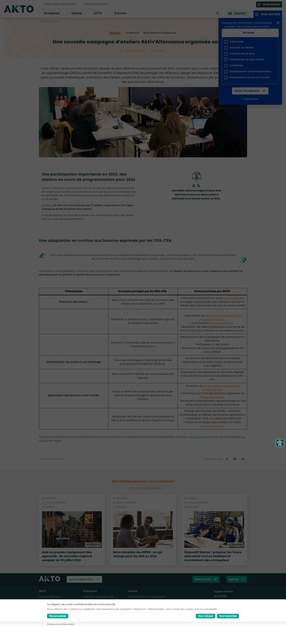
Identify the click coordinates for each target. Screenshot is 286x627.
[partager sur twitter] (235, 459)
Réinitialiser (251, 99)
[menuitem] (249, 42)
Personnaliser (57, 616)
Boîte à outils (202, 579)
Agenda (233, 579)
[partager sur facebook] (227, 459)
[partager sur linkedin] (243, 459)
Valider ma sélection (247, 91)
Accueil (43, 22)
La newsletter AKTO (81, 579)
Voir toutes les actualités (145, 488)
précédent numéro (212, 426)
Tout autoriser (228, 616)
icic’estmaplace (233, 298)
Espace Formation (212, 397)
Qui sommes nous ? (51, 597)
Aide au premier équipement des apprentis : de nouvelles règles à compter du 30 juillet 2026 (67, 556)
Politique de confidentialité (60, 624)
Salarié (132, 591)
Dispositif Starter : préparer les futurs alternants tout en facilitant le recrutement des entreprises (213, 556)
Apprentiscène (222, 323)
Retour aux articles (52, 459)
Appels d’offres (223, 592)
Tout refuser (205, 616)
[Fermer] (278, 23)
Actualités (54, 22)
